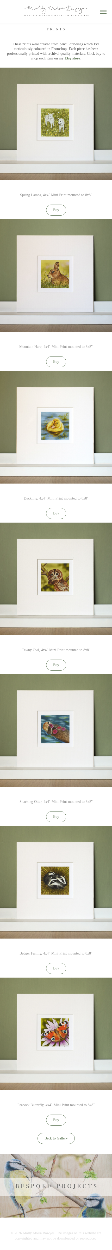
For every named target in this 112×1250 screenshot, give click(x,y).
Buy (56, 210)
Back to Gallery (56, 1138)
